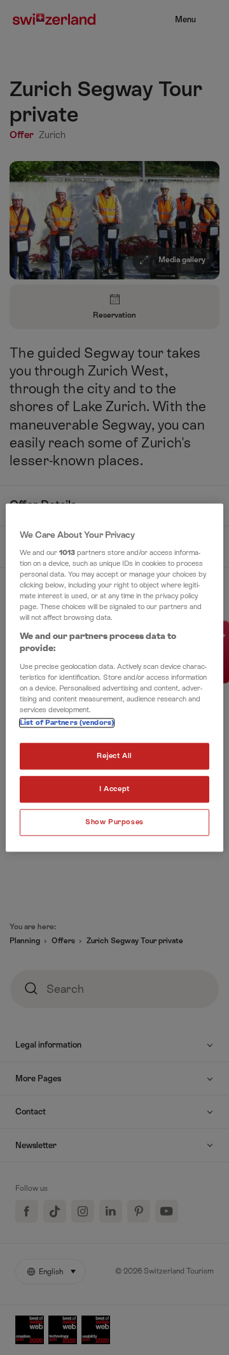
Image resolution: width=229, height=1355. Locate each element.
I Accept (114, 789)
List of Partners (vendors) (67, 723)
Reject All (114, 756)
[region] (114, 677)
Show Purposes (114, 822)
